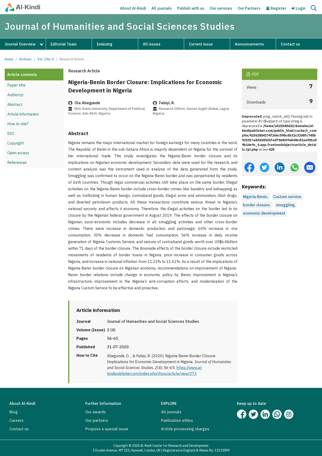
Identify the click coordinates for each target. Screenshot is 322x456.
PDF (255, 74)
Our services (221, 8)
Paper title (16, 85)
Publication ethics (177, 420)
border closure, (257, 205)
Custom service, (287, 196)
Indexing (104, 44)
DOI (10, 133)
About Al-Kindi (133, 8)
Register (278, 8)
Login (300, 8)
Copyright (15, 143)
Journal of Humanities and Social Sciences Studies (120, 26)
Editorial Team (64, 44)
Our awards (95, 412)
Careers (16, 420)
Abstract (14, 104)
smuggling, (286, 205)
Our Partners (249, 8)
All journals (161, 8)
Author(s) (15, 94)
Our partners (96, 420)
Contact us (290, 44)
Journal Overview (20, 44)
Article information (23, 114)
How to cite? (17, 123)
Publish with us (190, 8)
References (17, 162)
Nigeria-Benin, (256, 196)
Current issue (201, 44)
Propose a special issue (106, 429)
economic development (264, 213)
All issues (152, 44)
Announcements (249, 44)
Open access (18, 152)
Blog (13, 412)
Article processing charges (185, 429)
